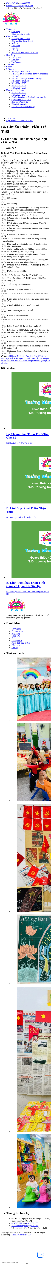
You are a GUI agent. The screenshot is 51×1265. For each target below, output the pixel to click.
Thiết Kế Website (17, 1235)
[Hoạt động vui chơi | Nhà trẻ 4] (31, 1171)
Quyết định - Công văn (21, 99)
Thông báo (16, 57)
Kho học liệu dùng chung (22, 41)
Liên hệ (15, 647)
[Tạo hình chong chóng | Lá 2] (31, 762)
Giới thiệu (16, 31)
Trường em (10, 29)
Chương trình (11, 36)
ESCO (28, 1235)
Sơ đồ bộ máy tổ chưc (21, 34)
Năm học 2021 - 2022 (21, 38)
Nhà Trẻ (15, 43)
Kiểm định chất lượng (15, 90)
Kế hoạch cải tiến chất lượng (23, 106)
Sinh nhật (15, 60)
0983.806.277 (32, 1223)
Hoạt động (10, 55)
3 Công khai (11, 69)
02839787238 (12, 3)
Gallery (9, 67)
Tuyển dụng (16, 62)
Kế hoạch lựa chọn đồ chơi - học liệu (27, 78)
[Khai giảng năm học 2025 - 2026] (31, 689)
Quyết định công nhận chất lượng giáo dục (29, 97)
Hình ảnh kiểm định (20, 104)
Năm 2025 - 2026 (19, 88)
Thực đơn (10, 64)
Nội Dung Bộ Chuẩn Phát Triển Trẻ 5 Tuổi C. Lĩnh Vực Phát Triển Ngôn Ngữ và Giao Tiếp (23, 357)
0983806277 (24, 3)
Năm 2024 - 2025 (19, 83)
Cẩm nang (16, 645)
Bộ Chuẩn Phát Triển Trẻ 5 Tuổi (25, 53)
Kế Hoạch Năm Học (20, 81)
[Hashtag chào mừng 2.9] (31, 1059)
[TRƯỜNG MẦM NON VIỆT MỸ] (11, 25)
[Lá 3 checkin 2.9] (31, 858)
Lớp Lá (15, 50)
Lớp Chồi (15, 48)
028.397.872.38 (18, 1223)
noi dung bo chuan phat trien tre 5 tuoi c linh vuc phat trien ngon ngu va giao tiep (25, 360)
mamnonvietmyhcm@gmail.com (19, 5)
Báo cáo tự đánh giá (20, 102)
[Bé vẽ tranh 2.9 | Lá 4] (31, 950)
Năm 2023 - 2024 (19, 85)
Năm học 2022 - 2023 (21, 71)
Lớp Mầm (16, 46)
